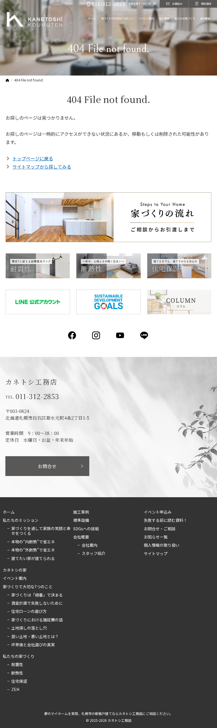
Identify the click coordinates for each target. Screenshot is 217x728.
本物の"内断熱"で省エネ (33, 541)
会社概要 (81, 537)
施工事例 (81, 512)
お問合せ (47, 466)
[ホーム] (7, 80)
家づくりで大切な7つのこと (28, 586)
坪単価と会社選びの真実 (33, 644)
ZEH (15, 689)
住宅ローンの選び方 (29, 611)
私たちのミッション (20, 520)
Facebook (72, 335)
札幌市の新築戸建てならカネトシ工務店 (111, 713)
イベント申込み (158, 512)
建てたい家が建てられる (33, 558)
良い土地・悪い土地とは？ (35, 636)
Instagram (96, 335)
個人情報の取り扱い (161, 545)
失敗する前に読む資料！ (165, 520)
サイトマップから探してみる (41, 166)
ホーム (9, 512)
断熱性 (17, 673)
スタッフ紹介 (93, 553)
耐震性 (17, 664)
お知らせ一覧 (156, 537)
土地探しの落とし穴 (29, 628)
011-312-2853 (38, 396)
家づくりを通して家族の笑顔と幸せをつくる (41, 531)
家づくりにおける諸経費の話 (37, 620)
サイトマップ (156, 553)
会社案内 (89, 545)
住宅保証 (19, 681)
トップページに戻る (32, 158)
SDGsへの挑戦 (86, 528)
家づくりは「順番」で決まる (37, 595)
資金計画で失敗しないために (37, 603)
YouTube (120, 335)
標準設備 (81, 520)
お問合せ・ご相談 (159, 528)
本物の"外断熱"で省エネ (33, 550)
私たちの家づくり (18, 656)
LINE (144, 335)
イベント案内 (15, 578)
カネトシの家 (15, 570)
